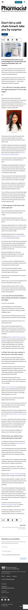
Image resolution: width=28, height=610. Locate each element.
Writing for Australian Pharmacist (7, 579)
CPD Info (3, 576)
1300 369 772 (4, 586)
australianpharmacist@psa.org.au (7, 588)
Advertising (14, 576)
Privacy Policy (24, 604)
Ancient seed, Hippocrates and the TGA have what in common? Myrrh (13, 528)
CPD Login (18, 2)
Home (2, 19)
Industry (6, 19)
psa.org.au (9, 576)
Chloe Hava (5, 36)
